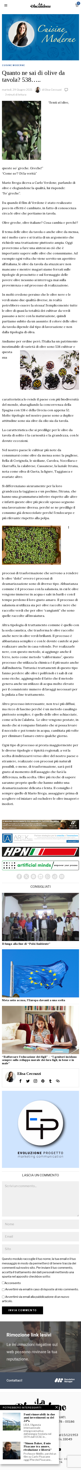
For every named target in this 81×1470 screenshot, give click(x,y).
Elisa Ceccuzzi (53, 89)
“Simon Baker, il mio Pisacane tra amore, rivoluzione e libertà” (38, 1446)
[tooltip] (19, 876)
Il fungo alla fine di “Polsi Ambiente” (26, 943)
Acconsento (13, 1283)
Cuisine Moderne (13, 65)
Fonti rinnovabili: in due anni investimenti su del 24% (39, 1417)
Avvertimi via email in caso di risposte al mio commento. (42, 1289)
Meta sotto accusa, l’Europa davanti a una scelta (33, 1000)
